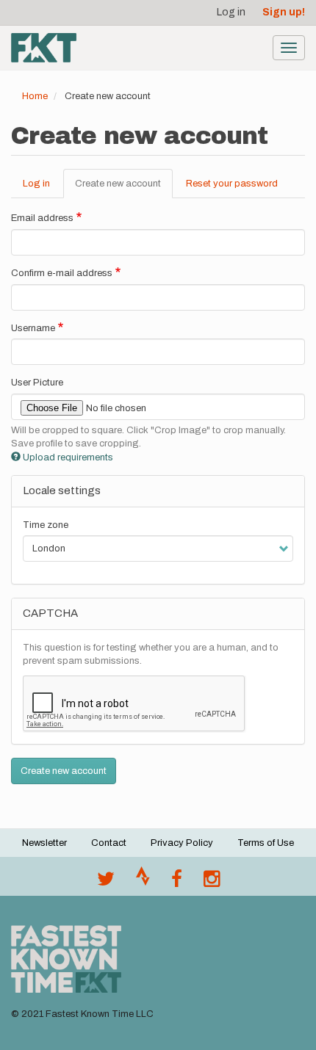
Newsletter (44, 843)
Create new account (124, 188)
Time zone (45, 525)
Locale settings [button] (62, 490)
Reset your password (232, 183)
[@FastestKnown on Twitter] (106, 882)
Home (35, 96)
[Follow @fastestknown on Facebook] (176, 882)
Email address (42, 218)
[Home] (43, 47)
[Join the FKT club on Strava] (143, 882)
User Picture (37, 382)
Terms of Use (265, 843)
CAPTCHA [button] (50, 613)
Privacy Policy (182, 843)
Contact (108, 843)
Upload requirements (68, 457)
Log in (231, 12)
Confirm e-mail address (61, 273)
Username (33, 328)
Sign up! (283, 12)
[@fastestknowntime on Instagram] (212, 882)
